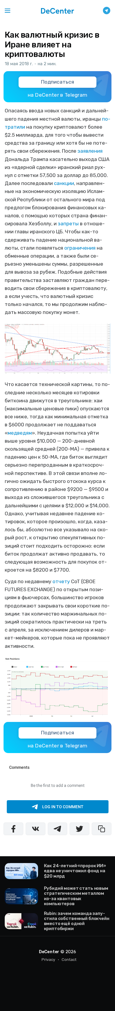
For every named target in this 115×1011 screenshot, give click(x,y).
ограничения (80, 248)
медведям (20, 433)
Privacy (48, 959)
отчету (61, 581)
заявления (90, 151)
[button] (7, 10)
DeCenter (49, 951)
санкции (64, 183)
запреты (68, 224)
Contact (69, 959)
